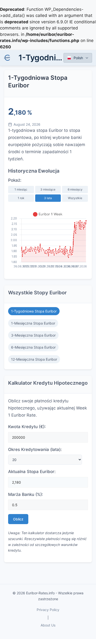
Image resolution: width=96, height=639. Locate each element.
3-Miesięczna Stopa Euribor (33, 335)
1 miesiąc (21, 189)
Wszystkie (75, 198)
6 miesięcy (75, 189)
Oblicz (18, 519)
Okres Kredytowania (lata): (35, 449)
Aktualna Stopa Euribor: (32, 471)
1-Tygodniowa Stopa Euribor (34, 311)
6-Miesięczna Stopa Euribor (33, 347)
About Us (48, 625)
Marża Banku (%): (25, 494)
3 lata (48, 198)
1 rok (21, 198)
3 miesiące (47, 189)
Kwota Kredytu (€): (27, 426)
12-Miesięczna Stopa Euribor (34, 359)
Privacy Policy (48, 610)
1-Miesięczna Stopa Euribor (33, 323)
